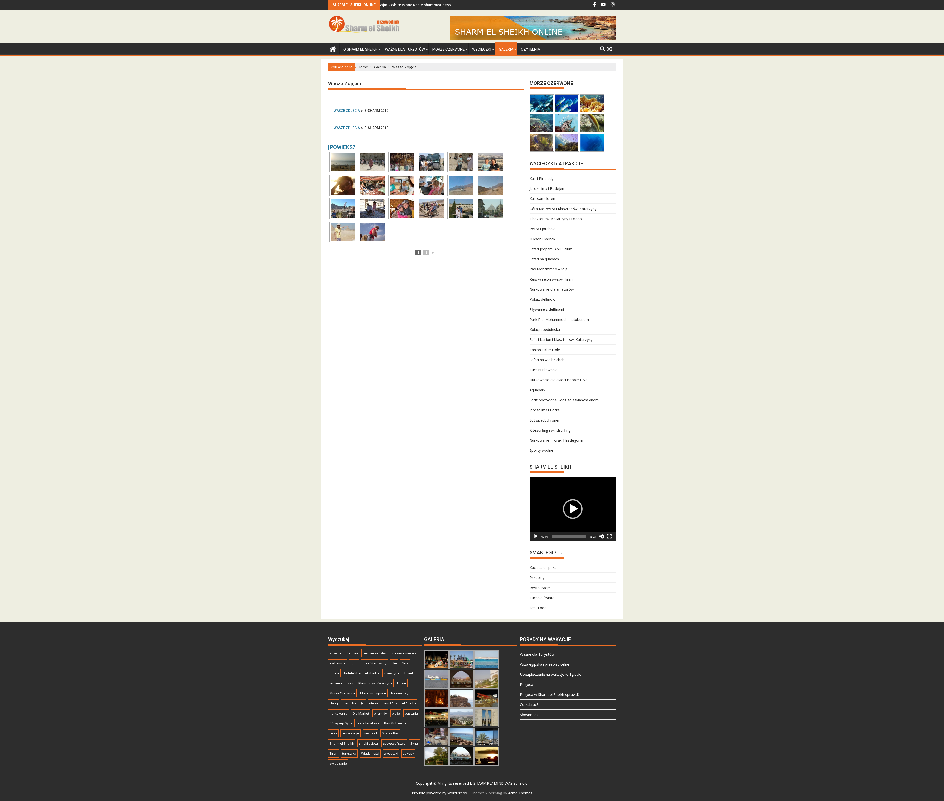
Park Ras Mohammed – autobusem (559, 319)
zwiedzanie (338, 763)
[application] (573, 509)
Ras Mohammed (396, 723)
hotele (334, 673)
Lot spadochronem (545, 420)
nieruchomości (353, 703)
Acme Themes (520, 792)
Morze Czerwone (448, 49)
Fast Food (538, 607)
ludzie (401, 683)
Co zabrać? (529, 704)
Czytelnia (530, 49)
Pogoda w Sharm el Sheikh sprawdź (550, 694)
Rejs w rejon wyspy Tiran (551, 279)
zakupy (408, 753)
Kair (351, 683)
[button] (573, 509)
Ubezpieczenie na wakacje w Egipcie (550, 674)
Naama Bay (399, 693)
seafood (370, 733)
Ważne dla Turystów (405, 49)
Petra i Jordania (542, 228)
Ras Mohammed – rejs (549, 269)
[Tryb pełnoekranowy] (609, 536)
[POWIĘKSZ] (343, 147)
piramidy (380, 713)
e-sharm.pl (338, 663)
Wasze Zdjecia (347, 110)
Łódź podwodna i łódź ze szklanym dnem (564, 399)
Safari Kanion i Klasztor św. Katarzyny (561, 339)
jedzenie (336, 683)
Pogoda (526, 684)
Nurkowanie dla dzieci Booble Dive (559, 379)
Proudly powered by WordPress (439, 792)
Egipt (354, 663)
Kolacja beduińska (545, 329)
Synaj (414, 743)
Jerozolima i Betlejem (547, 188)
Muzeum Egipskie (373, 693)
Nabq (334, 703)
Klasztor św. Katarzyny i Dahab (556, 218)
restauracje (350, 733)
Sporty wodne (541, 450)
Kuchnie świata (542, 597)
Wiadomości (370, 753)
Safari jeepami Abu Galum (551, 248)
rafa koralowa (368, 723)
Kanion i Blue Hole (545, 349)
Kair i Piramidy (542, 178)
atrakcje (336, 653)
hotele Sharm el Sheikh (361, 673)
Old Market (361, 713)
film (394, 663)
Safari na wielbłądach (547, 359)
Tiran (333, 753)
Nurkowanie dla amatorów (552, 289)
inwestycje (391, 673)
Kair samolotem (543, 198)
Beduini (352, 653)
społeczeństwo (394, 743)
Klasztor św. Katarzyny (375, 683)
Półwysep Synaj (341, 723)
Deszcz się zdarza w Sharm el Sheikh (428, 4)
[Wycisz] (601, 536)
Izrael (408, 673)
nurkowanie (339, 713)
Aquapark (537, 389)
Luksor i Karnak (542, 238)
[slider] (569, 536)
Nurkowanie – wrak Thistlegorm (556, 440)
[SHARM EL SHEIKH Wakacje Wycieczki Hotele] (332, 48)
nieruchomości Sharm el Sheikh (392, 703)
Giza (405, 663)
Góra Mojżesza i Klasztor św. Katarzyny (563, 208)
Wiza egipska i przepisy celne (544, 664)
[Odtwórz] (535, 536)
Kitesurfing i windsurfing (550, 430)
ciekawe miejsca (404, 653)
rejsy (333, 733)
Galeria (506, 49)
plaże (396, 713)
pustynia (411, 713)
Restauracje (540, 587)
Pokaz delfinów (542, 299)
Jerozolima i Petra (545, 410)
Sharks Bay (390, 733)
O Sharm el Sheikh (360, 49)
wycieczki (391, 753)
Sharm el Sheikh (342, 743)
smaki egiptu (368, 743)
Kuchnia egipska (543, 567)
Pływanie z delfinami (547, 309)
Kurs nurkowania (543, 369)
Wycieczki (481, 49)
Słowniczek (529, 714)
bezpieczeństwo (375, 653)
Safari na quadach (544, 258)
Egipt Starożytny (374, 663)
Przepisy (537, 577)
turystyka (349, 753)
